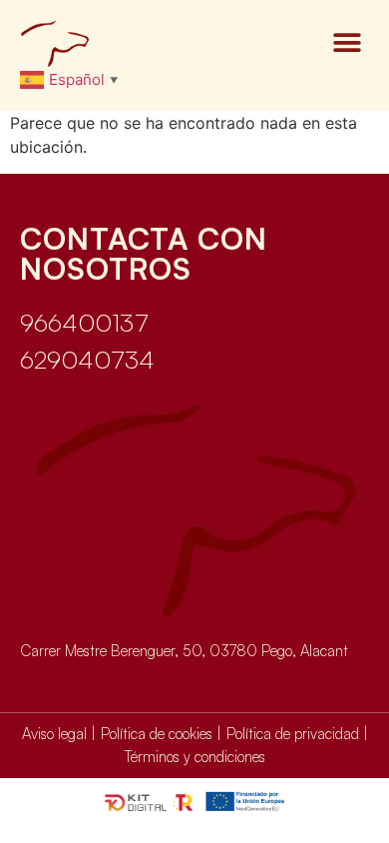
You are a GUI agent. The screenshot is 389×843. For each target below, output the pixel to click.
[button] (346, 43)
